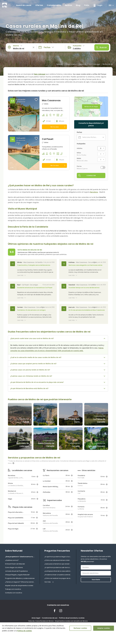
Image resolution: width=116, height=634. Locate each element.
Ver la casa (54, 127)
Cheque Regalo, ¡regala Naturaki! (17, 575)
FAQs (86, 5)
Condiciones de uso (49, 618)
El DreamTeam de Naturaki (15, 564)
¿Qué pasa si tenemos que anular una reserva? (57, 564)
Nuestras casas (23, 5)
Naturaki (59, 64)
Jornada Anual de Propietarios (16, 571)
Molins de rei (107, 64)
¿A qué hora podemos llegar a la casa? (57, 557)
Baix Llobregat (94, 64)
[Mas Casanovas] (23, 113)
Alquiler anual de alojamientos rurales (19, 585)
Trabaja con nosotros (13, 589)
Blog (78, 5)
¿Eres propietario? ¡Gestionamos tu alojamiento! (20, 557)
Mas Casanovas (28, 262)
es (110, 5)
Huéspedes (81, 144)
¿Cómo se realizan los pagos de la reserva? (57, 578)
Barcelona (82, 64)
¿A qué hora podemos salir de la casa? (57, 567)
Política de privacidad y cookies (71, 618)
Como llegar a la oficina (14, 567)
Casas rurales (71, 64)
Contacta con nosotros (13, 593)
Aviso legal (36, 618)
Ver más (47, 582)
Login (99, 5)
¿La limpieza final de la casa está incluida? (57, 571)
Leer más (20, 275)
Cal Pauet (25, 285)
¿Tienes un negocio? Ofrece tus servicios (20, 582)
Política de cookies (24, 631)
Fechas (79, 132)
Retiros (68, 5)
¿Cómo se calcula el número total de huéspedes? (57, 560)
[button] (35, 113)
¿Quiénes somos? (12, 560)
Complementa (54, 5)
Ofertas (39, 5)
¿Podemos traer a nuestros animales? (57, 575)
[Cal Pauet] (23, 152)
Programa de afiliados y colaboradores (20, 578)
